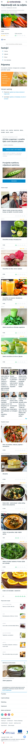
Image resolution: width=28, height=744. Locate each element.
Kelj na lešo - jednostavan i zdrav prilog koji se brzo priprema (14, 504)
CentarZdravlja (14, 2)
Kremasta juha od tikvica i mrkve (10, 616)
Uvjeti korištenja (5, 698)
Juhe (4, 613)
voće (7, 130)
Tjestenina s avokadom (8, 635)
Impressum (4, 706)
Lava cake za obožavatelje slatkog (11, 625)
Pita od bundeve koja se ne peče (10, 654)
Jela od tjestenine (7, 633)
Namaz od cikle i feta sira (8, 606)
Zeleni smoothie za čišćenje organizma (14, 327)
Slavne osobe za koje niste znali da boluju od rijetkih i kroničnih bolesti (13, 211)
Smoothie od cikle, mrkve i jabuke (12, 269)
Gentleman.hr (10, 720)
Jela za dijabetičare (7, 604)
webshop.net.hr (17, 723)
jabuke (7, 132)
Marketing (3, 702)
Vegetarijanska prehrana (8, 678)
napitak (11, 130)
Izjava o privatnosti (6, 710)
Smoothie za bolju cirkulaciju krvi (12, 239)
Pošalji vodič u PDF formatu (14, 149)
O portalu (3, 694)
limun (11, 132)
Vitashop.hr (3, 720)
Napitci (4, 642)
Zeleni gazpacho (7, 680)
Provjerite (14, 181)
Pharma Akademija (18, 720)
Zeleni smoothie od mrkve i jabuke (12, 356)
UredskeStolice (4, 723)
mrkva (21, 130)
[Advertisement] (14, 115)
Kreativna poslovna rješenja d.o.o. (11, 740)
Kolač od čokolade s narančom (11, 591)
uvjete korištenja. (6, 690)
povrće (3, 130)
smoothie (16, 130)
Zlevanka (5, 474)
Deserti (4, 623)
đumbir (3, 132)
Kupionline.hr (4, 725)
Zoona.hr (11, 723)
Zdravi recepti (11, 725)
